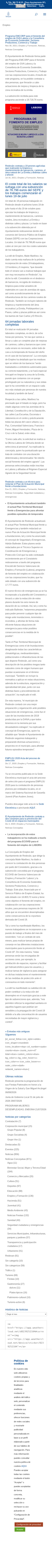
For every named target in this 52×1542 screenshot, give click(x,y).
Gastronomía (13, 1284)
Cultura (11, 1181)
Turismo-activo (14, 1302)
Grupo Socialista (15, 1135)
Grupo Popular (14, 1130)
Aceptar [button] (20, 1529)
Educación (12, 1191)
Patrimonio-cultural (16, 1297)
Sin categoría (11, 1261)
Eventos (9, 1149)
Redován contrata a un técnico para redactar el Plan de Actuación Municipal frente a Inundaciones (24, 484)
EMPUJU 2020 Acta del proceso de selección (22, 759)
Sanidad (11, 1220)
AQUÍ (32, 808)
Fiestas (11, 1279)
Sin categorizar (12, 1265)
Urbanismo (12, 1251)
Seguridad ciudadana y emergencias (25, 1225)
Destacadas (11, 1144)
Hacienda (12, 1201)
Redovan (9, 1256)
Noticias (41, 46)
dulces (12, 1287)
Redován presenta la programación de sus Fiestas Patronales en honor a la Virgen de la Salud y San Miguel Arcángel (25, 1085)
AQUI (23, 1466)
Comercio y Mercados (18, 1176)
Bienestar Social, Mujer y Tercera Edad (26, 1168)
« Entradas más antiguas (17, 1031)
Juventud (11, 1205)
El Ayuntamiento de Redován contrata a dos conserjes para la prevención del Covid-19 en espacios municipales (24, 818)
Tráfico (8, 1270)
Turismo (9, 1275)
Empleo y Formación (28, 46)
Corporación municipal (16, 1126)
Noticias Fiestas (15, 1215)
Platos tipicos (16, 1292)
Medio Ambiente (15, 1210)
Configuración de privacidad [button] (29, 1524)
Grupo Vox (12, 1139)
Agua (10, 1163)
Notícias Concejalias (14, 49)
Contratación (11, 1121)
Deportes (11, 1186)
